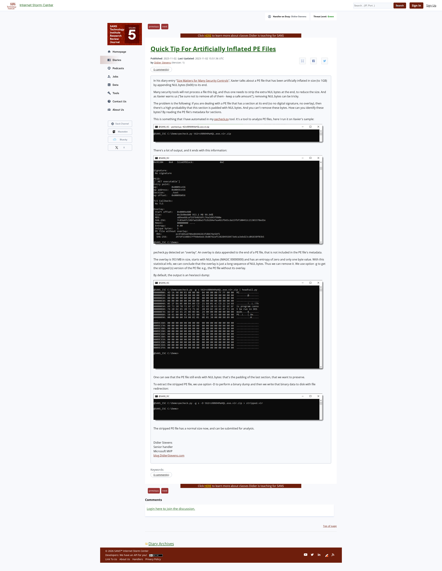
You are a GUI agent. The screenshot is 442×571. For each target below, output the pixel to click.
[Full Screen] (302, 61)
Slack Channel (122, 123)
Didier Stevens (298, 16)
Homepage (119, 52)
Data (115, 85)
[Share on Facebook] (313, 61)
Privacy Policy (153, 559)
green (331, 16)
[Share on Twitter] (324, 61)
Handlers (137, 559)
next (164, 26)
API (135, 555)
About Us (118, 110)
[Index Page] (11, 5)
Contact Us (119, 101)
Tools (116, 93)
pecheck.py (221, 119)
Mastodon (123, 131)
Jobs (115, 76)
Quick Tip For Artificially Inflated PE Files (213, 49)
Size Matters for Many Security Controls (202, 81)
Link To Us (111, 559)
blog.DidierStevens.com (168, 455)
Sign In (416, 5)
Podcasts (118, 68)
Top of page (330, 526)
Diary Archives (161, 543)
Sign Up (431, 5)
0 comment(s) (161, 69)
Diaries (117, 60)
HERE (207, 35)
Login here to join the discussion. (171, 509)
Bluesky (123, 139)
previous (154, 26)
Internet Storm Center (36, 5)
